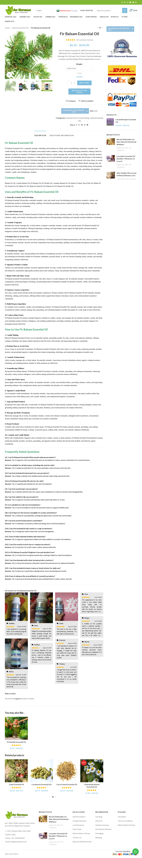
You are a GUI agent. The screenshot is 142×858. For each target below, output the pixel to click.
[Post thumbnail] (111, 145)
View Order (77, 829)
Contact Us (77, 837)
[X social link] (124, 2)
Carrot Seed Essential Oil (66, 784)
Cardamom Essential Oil (41, 784)
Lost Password (78, 825)
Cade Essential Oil (16, 784)
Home (7, 28)
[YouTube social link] (130, 2)
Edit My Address (79, 817)
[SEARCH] (124, 10)
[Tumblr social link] (136, 2)
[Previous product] (98, 28)
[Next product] (102, 28)
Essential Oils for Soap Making (77, 118)
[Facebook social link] (122, 2)
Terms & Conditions (125, 821)
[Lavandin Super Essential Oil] (110, 122)
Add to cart (84, 83)
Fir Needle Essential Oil (16, 742)
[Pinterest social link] (133, 2)
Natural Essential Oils (20, 28)
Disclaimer (122, 817)
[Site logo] (19, 10)
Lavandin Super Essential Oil (125, 120)
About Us (99, 821)
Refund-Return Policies (81, 833)
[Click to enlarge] (9, 74)
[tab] (40, 134)
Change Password (79, 821)
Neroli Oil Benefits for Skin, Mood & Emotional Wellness (126, 141)
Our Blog (98, 817)
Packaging (99, 833)
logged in (18, 698)
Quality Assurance (102, 825)
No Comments (131, 179)
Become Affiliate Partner (82, 842)
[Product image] (16, 728)
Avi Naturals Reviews (103, 829)
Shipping (98, 837)
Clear (80, 73)
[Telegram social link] (87, 124)
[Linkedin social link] (84, 124)
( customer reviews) (84, 40)
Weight (79, 64)
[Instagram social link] (127, 2)
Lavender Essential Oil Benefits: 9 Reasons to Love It (126, 158)
